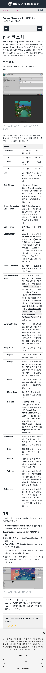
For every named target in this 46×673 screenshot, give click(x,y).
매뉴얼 (5, 10)
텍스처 (5, 21)
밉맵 (35, 266)
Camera (23, 50)
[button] (9, 626)
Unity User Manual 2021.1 (13, 18)
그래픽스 (29, 18)
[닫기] (44, 633)
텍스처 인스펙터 (28, 66)
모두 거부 (23, 661)
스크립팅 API (15, 10)
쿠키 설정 (23, 655)
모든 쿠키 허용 (23, 668)
